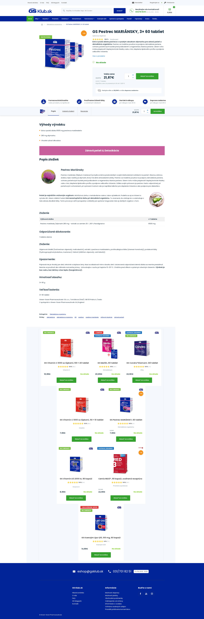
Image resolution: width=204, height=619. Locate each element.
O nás (42, 3)
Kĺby (36, 19)
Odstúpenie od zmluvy (114, 601)
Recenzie (84, 111)
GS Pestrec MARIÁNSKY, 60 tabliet (126, 419)
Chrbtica (65, 19)
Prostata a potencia (120, 486)
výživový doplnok (106, 317)
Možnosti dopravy (112, 593)
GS (75, 317)
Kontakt (64, 3)
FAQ (47, 3)
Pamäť (129, 19)
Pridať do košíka (147, 76)
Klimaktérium (76, 19)
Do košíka (158, 111)
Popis (53, 111)
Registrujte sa (154, 2)
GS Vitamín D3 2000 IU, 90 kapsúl (76, 478)
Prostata (55, 19)
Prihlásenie (170, 3)
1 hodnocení (114, 39)
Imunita (45, 19)
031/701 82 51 (140, 12)
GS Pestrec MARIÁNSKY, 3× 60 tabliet (77, 24)
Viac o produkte (98, 56)
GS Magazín (55, 3)
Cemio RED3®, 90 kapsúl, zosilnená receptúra (120, 478)
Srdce (147, 19)
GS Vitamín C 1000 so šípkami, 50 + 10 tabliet (81, 419)
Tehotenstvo (88, 19)
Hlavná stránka (33, 3)
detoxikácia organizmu (65, 317)
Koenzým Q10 (101, 19)
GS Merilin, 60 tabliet (108, 363)
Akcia (30, 19)
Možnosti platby (111, 595)
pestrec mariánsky (92, 317)
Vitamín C (66, 370)
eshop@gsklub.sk (90, 571)
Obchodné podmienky (114, 598)
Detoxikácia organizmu (54, 24)
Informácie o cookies (113, 604)
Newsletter (138, 2)
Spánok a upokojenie (116, 19)
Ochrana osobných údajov (115, 606)
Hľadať (120, 11)
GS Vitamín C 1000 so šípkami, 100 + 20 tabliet (66, 363)
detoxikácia (51, 317)
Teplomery (138, 19)
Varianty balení (68, 111)
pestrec (81, 317)
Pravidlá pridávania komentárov (117, 609)
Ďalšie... (155, 19)
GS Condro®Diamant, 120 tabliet (142, 363)
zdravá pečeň (119, 317)
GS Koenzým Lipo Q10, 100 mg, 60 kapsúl (100, 537)
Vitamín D (76, 487)
